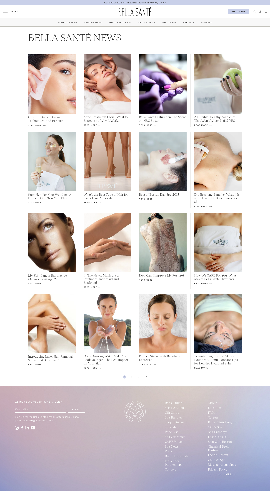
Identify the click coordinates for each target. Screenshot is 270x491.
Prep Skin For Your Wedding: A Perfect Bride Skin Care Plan (49, 196)
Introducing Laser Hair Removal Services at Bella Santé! (50, 358)
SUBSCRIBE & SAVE (120, 23)
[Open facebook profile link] (22, 428)
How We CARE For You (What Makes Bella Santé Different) (215, 277)
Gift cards (238, 11)
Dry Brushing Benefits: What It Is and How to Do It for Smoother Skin (217, 198)
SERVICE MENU (93, 23)
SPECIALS (189, 23)
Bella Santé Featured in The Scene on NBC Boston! (163, 118)
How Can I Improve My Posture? (161, 275)
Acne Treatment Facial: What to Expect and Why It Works (106, 118)
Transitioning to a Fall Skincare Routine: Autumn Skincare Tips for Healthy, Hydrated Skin (216, 359)
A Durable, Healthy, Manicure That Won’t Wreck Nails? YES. (215, 118)
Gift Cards (169, 23)
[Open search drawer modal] (254, 11)
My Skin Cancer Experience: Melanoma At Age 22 (48, 277)
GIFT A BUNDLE (147, 23)
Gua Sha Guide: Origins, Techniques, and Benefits (45, 118)
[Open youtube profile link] (33, 428)
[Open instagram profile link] (17, 428)
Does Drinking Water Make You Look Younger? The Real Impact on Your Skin (106, 359)
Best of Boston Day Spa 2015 (159, 194)
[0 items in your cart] (266, 11)
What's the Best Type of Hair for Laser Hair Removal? (106, 196)
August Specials (157, 2)
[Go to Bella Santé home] (135, 11)
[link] (124, 377)
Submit (76, 410)
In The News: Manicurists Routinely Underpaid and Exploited (101, 279)
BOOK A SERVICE (68, 23)
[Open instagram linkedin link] (27, 428)
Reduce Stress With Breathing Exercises (159, 357)
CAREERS (206, 23)
